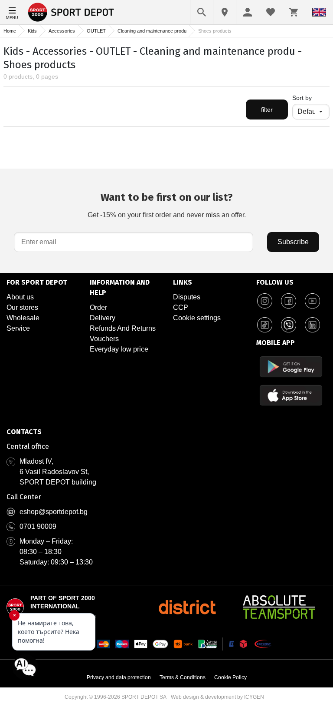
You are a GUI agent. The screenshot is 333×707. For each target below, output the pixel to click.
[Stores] (224, 12)
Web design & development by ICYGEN (217, 697)
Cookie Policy (230, 677)
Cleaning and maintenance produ (152, 30)
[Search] (201, 12)
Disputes (186, 297)
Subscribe (293, 242)
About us (20, 297)
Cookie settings (197, 318)
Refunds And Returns (123, 328)
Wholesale (23, 318)
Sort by (302, 97)
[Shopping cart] (293, 12)
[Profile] (247, 12)
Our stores (22, 307)
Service (18, 328)
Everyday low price (119, 349)
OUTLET (96, 30)
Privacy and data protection (119, 677)
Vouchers (104, 338)
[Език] (319, 12)
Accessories (62, 30)
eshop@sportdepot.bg (54, 511)
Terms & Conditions (183, 677)
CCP (180, 307)
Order (98, 307)
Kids (32, 30)
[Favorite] (270, 12)
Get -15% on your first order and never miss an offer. (167, 205)
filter (267, 109)
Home (9, 30)
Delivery (102, 318)
